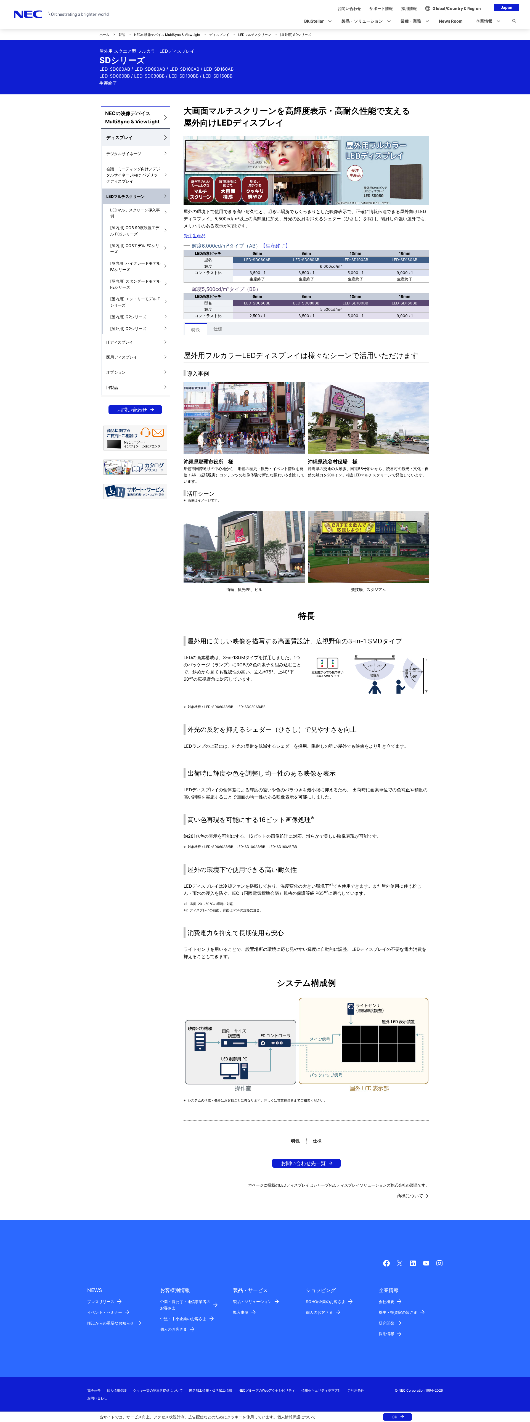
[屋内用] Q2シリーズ (128, 316)
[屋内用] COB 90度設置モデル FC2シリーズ (134, 230)
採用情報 (386, 1333)
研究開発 (386, 1323)
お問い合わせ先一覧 (303, 1163)
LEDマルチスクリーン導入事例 (135, 213)
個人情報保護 (288, 1417)
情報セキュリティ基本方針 (321, 1390)
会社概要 (386, 1301)
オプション (116, 372)
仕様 (217, 328)
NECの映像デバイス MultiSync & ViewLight (167, 35)
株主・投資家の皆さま (398, 1312)
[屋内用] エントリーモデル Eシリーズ (135, 301)
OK (394, 1417)
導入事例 (240, 1312)
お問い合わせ (132, 410)
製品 (121, 35)
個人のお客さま (173, 1329)
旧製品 (112, 387)
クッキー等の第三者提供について (158, 1390)
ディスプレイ (219, 35)
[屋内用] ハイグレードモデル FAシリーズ (135, 266)
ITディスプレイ (119, 342)
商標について (410, 1195)
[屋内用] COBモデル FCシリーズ (134, 248)
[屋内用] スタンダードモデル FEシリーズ (135, 284)
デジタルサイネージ (123, 153)
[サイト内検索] (514, 22)
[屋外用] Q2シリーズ (128, 328)
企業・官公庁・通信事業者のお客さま (185, 1304)
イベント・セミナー (104, 1312)
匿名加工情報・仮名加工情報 (210, 1390)
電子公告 (93, 1390)
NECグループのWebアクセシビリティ (267, 1390)
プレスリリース (100, 1301)
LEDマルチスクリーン (254, 35)
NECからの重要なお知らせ (110, 1323)
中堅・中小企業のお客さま (183, 1318)
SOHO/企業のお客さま (325, 1301)
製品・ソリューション (252, 1301)
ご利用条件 (356, 1390)
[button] (316, 21)
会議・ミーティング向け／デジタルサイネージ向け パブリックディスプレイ (133, 175)
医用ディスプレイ (121, 357)
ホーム (104, 35)
